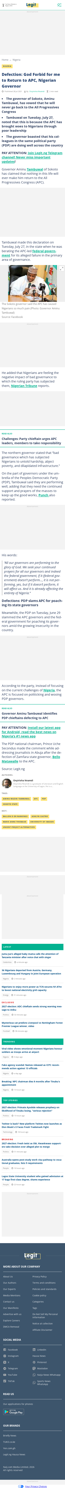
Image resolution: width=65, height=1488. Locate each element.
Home (5, 59)
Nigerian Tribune (24, 385)
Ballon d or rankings (15, 816)
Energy (6, 995)
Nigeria (16, 59)
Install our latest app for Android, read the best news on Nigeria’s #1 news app (31, 731)
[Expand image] (61, 268)
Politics (6, 1015)
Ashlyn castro (40, 816)
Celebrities (7, 962)
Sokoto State (10, 804)
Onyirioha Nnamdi (36, 91)
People (6, 1168)
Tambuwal (35, 169)
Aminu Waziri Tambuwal (16, 799)
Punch (43, 495)
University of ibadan (42, 822)
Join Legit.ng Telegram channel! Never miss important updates (32, 157)
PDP (44, 799)
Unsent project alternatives (19, 827)
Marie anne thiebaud (14, 822)
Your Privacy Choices (36, 1486)
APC (36, 799)
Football (6, 1031)
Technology (7, 1132)
